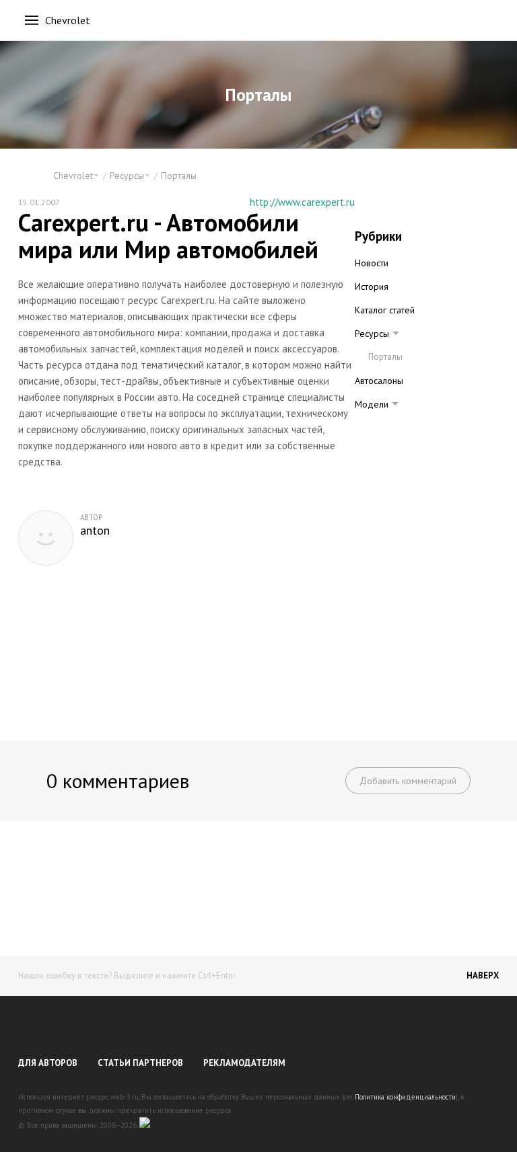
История (371, 286)
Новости (371, 263)
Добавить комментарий (407, 781)
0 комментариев (117, 780)
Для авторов (47, 1063)
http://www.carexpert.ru (302, 202)
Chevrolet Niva (396, 427)
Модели (371, 404)
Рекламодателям (244, 1063)
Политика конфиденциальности (405, 1097)
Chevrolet (67, 20)
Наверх (483, 975)
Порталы (179, 175)
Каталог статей (385, 310)
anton (95, 530)
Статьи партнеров (140, 1063)
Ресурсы (372, 334)
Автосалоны (379, 381)
